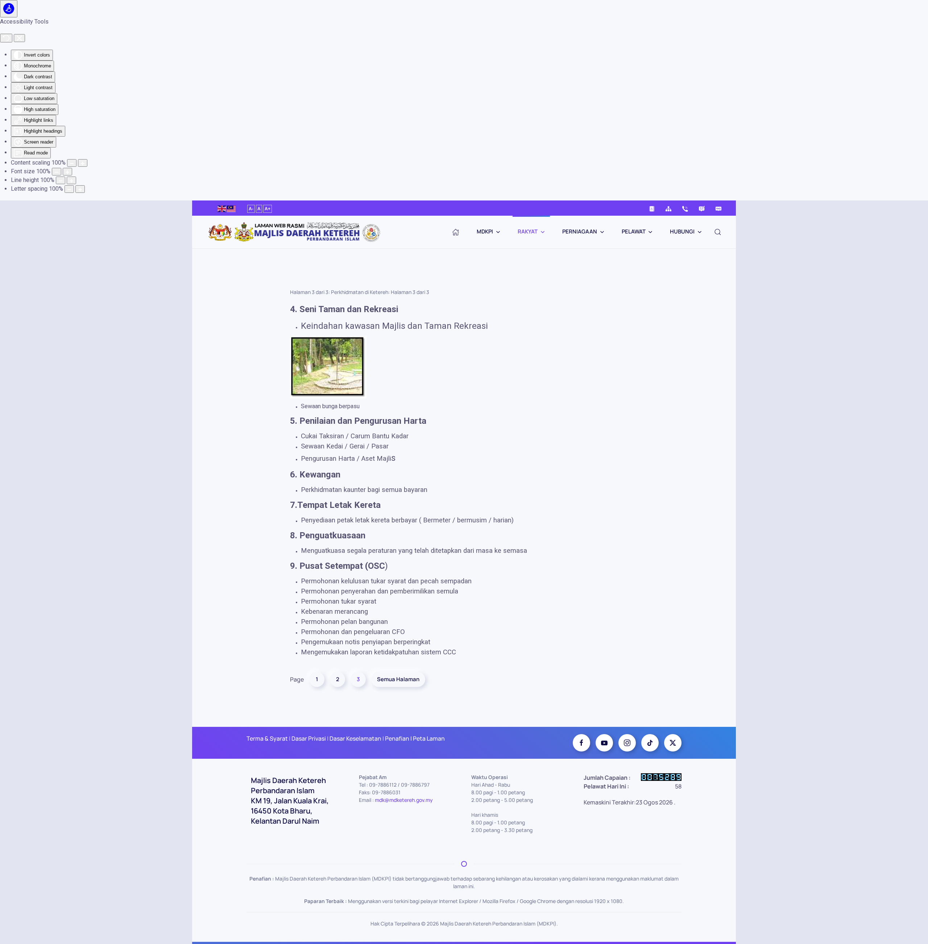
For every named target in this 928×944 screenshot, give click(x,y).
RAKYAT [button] (528, 231)
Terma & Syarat (267, 738)
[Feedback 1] (702, 208)
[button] (717, 232)
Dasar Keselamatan (354, 738)
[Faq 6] (718, 208)
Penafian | (398, 738)
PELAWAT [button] (634, 231)
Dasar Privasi (308, 738)
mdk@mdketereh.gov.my (404, 799)
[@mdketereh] (650, 743)
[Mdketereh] (627, 743)
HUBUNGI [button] (682, 231)
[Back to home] (297, 232)
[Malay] (231, 207)
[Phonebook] (652, 208)
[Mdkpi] (581, 743)
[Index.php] (455, 232)
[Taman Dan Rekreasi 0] (328, 366)
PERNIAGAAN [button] (579, 231)
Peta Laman (428, 738)
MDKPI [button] (485, 231)
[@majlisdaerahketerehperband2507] (604, 743)
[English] (222, 207)
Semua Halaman (398, 679)
